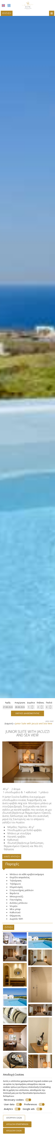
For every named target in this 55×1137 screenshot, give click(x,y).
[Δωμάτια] (31, 707)
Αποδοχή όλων (14, 1130)
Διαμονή (8, 723)
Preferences (30, 1104)
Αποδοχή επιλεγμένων (17, 1124)
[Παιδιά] (49, 707)
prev (47, 721)
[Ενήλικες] (40, 707)
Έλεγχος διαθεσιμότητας (27, 713)
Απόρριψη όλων (14, 1118)
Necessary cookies (14, 1099)
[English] (3, 5)
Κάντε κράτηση (12, 856)
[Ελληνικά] (9, 5)
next (51, 721)
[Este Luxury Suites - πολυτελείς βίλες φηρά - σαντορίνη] (27, 5)
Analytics (8, 1108)
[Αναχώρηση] (19, 707)
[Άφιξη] (7, 707)
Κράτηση (6, 13)
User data (9, 1104)
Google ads (29, 1108)
